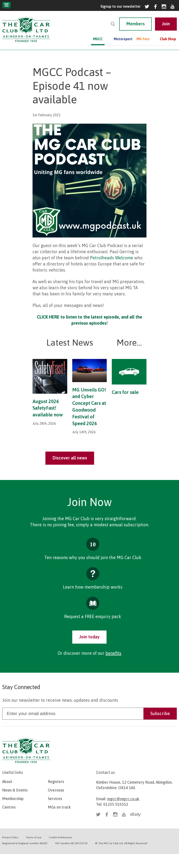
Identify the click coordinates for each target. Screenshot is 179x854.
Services (55, 799)
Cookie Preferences (60, 837)
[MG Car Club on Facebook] (155, 6)
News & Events (15, 790)
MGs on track (59, 807)
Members (135, 23)
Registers (56, 782)
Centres (9, 807)
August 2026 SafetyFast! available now (48, 408)
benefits (113, 653)
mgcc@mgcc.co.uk (123, 799)
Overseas (56, 790)
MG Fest (143, 39)
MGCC (98, 39)
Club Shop (168, 39)
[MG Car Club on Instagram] (164, 6)
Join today (89, 636)
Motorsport (120, 39)
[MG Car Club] (26, 43)
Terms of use (33, 837)
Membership (13, 799)
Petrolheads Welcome (111, 257)
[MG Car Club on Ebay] (135, 814)
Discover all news (69, 457)
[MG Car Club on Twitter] (147, 6)
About (7, 782)
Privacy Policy (10, 837)
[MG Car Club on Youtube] (172, 6)
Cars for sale (125, 392)
